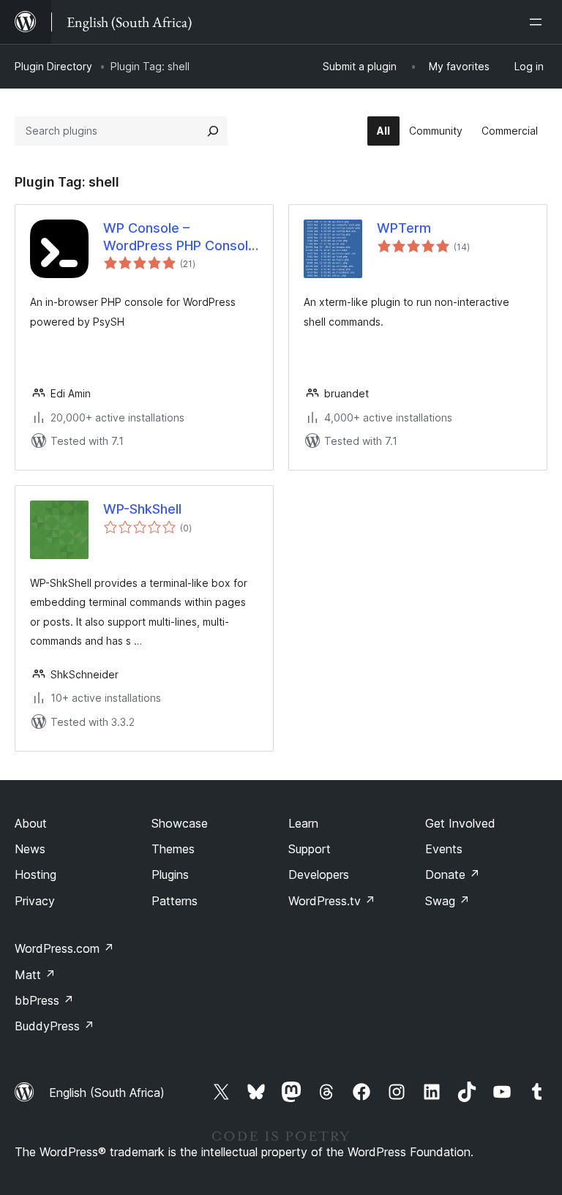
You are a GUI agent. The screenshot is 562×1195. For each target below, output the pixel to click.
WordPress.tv (331, 901)
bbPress (44, 1000)
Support (309, 849)
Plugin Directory (53, 66)
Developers (318, 874)
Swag (447, 901)
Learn (303, 823)
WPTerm (404, 228)
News (30, 849)
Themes (173, 849)
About (31, 823)
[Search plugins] (213, 131)
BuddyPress (54, 1026)
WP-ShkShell (142, 509)
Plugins (170, 874)
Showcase (179, 823)
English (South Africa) (107, 1092)
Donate (452, 874)
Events (443, 849)
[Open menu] (538, 22)
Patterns (174, 901)
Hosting (35, 874)
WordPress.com (64, 948)
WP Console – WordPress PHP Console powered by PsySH (179, 237)
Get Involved (460, 823)
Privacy (35, 901)
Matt (35, 974)
